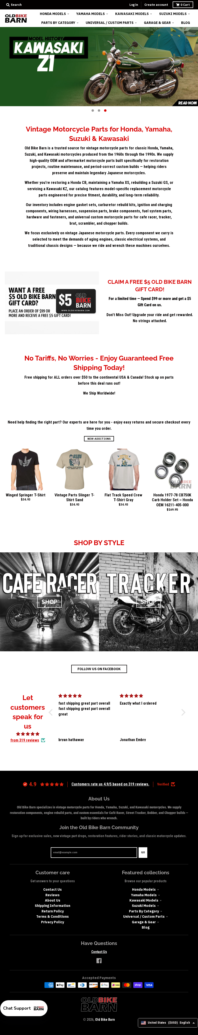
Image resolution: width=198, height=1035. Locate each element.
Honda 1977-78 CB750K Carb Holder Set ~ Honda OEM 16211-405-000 (172, 500)
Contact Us (52, 889)
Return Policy (53, 911)
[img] (28, 734)
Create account (156, 5)
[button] (51, 712)
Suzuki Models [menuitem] (173, 14)
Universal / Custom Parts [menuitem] (110, 23)
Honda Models (144, 889)
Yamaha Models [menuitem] (90, 14)
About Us (52, 900)
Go (143, 852)
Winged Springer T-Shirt (25, 495)
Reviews (52, 895)
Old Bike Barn (105, 1019)
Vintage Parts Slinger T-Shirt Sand (74, 497)
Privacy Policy (52, 922)
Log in (133, 5)
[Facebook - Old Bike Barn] (99, 961)
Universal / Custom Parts (144, 916)
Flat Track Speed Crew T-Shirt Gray (123, 497)
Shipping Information (52, 905)
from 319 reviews (24, 740)
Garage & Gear (144, 922)
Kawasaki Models (143, 900)
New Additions (99, 438)
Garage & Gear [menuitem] (157, 23)
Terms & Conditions (52, 916)
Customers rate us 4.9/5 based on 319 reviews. (110, 784)
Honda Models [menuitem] (53, 14)
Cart (185, 5)
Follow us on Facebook (99, 669)
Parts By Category (144, 911)
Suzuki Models (144, 905)
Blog (145, 927)
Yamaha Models (144, 895)
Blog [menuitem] (185, 23)
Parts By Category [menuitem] (58, 23)
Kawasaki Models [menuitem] (132, 14)
